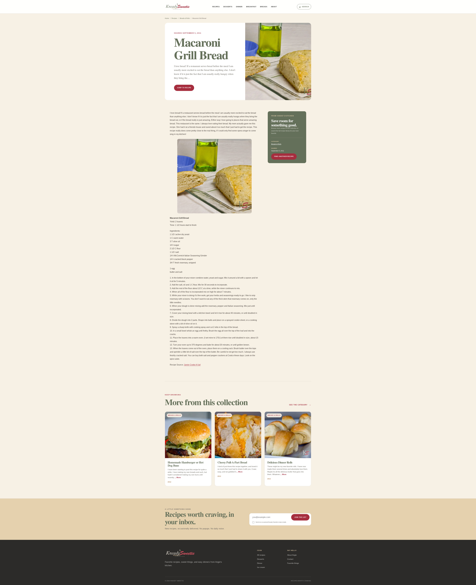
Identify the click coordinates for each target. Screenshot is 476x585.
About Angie (292, 555)
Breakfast (251, 7)
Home (167, 18)
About (274, 7)
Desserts (227, 7)
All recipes (261, 555)
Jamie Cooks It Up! (192, 365)
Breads (263, 7)
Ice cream (261, 567)
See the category (300, 405)
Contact (290, 559)
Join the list (300, 517)
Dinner (239, 7)
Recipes (216, 7)
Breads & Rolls (185, 18)
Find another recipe (284, 156)
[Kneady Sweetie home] (178, 6)
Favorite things (293, 563)
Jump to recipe (184, 88)
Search (304, 6)
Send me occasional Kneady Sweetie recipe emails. (271, 522)
